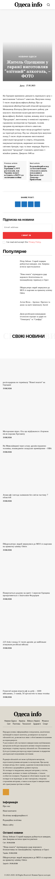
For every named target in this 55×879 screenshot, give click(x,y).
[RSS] (6, 792)
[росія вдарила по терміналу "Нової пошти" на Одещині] (27, 361)
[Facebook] (18, 204)
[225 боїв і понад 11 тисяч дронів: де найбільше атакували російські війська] (27, 621)
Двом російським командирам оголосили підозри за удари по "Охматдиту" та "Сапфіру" (33, 316)
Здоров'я (5, 863)
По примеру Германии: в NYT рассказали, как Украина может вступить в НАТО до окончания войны (14, 172)
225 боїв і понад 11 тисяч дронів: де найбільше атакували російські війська (24, 643)
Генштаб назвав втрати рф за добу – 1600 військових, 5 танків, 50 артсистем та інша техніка (26, 692)
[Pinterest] (31, 204)
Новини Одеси (28, 57)
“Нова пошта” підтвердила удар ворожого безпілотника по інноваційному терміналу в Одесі (34, 277)
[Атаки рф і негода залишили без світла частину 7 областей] (27, 474)
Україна (5, 853)
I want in (26, 235)
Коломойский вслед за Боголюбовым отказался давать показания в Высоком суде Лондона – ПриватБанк (39, 173)
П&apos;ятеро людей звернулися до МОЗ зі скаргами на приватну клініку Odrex (36, 290)
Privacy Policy (34, 242)
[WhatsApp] (37, 204)
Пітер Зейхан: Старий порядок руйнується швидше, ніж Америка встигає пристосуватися (34, 264)
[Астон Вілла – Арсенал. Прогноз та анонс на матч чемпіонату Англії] (10, 303)
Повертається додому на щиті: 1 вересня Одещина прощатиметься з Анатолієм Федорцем (26, 594)
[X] (24, 204)
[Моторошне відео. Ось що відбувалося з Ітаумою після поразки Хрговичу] (27, 410)
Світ (4, 843)
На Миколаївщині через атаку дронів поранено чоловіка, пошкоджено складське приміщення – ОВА (27, 447)
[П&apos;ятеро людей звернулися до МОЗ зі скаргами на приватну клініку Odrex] (10, 290)
